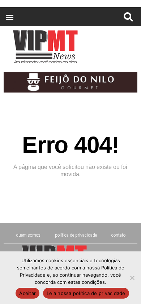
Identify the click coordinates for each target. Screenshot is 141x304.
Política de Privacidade (76, 235)
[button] (10, 17)
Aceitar (27, 293)
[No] (132, 277)
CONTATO (118, 235)
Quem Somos (28, 235)
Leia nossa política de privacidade (86, 293)
